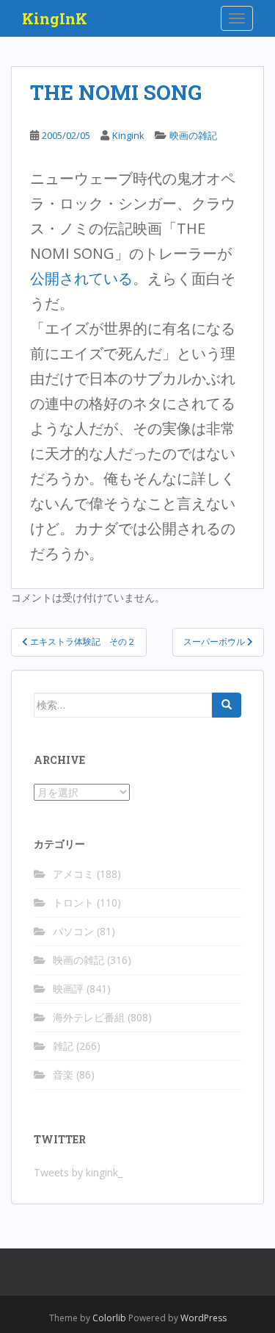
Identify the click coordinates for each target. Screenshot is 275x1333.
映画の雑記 (193, 135)
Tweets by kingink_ (78, 1172)
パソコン (73, 931)
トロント (73, 902)
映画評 (68, 989)
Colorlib (109, 1318)
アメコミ (73, 874)
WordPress (203, 1318)
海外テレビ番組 (89, 1017)
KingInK (54, 18)
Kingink (128, 135)
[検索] (226, 705)
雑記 (63, 1046)
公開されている (81, 278)
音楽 (63, 1075)
